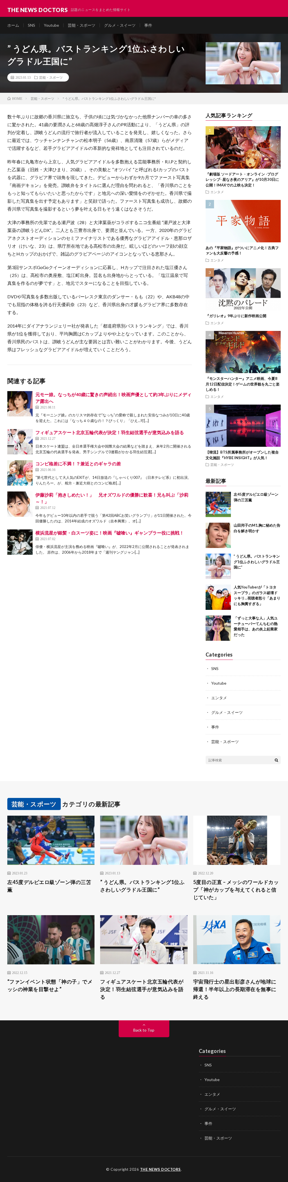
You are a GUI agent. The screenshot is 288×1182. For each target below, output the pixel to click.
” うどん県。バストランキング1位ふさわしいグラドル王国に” (257, 561)
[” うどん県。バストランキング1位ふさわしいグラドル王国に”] (218, 566)
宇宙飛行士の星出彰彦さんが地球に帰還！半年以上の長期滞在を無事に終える (234, 989)
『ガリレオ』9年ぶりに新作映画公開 (236, 315)
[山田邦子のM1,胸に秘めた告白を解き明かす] (218, 535)
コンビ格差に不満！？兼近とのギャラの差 (78, 463)
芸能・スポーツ (81, 25)
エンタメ (217, 191)
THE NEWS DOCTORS (160, 1169)
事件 (148, 25)
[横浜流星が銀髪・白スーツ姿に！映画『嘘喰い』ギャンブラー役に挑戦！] (20, 542)
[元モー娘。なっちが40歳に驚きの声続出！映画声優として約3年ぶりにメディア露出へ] (20, 403)
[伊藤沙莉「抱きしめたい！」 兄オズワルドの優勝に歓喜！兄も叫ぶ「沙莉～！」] (20, 504)
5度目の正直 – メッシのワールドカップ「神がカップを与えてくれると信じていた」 (236, 889)
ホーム (13, 25)
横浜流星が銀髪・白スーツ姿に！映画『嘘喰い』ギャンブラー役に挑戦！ (109, 532)
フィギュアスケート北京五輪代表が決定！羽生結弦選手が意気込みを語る (109, 432)
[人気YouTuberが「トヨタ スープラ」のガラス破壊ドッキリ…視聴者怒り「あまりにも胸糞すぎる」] (218, 597)
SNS (31, 25)
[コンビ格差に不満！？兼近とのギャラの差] (20, 473)
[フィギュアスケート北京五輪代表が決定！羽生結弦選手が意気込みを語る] (20, 441)
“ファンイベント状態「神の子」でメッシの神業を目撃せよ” (50, 985)
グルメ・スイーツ (120, 25)
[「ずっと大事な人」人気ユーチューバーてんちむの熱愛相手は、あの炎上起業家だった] (218, 628)
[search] (276, 760)
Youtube (51, 25)
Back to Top (143, 1030)
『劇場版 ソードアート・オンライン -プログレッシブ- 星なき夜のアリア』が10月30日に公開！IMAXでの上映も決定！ (242, 179)
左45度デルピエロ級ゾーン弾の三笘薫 (49, 886)
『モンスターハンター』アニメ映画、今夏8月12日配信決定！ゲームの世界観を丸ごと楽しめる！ (243, 384)
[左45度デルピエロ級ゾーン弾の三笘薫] (218, 504)
